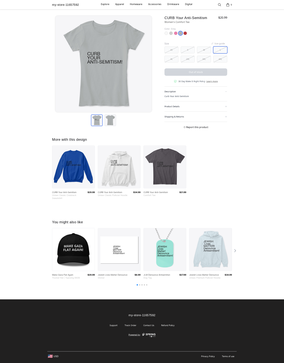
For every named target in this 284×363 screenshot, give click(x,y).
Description (170, 91)
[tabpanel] (103, 64)
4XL (220, 59)
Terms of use (228, 356)
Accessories (154, 4)
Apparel (119, 4)
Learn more (212, 81)
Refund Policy (168, 325)
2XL (187, 59)
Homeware (136, 4)
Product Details (172, 106)
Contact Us (148, 325)
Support (113, 325)
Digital (188, 4)
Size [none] (166, 43)
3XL (204, 59)
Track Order (130, 325)
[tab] (96, 120)
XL (171, 59)
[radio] (171, 50)
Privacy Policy (208, 356)
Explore (105, 4)
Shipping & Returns (174, 116)
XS (171, 49)
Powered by (134, 334)
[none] (218, 43)
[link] (73, 167)
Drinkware (173, 4)
